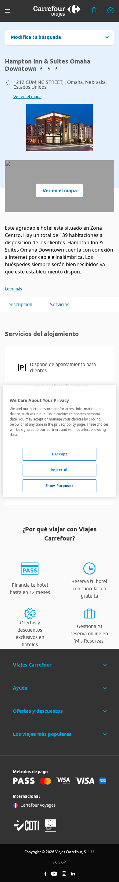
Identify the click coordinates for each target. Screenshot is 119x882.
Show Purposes (59, 485)
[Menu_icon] (7, 11)
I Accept (59, 454)
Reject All (60, 470)
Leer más (13, 289)
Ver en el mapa (27, 96)
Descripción (19, 304)
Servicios (59, 304)
